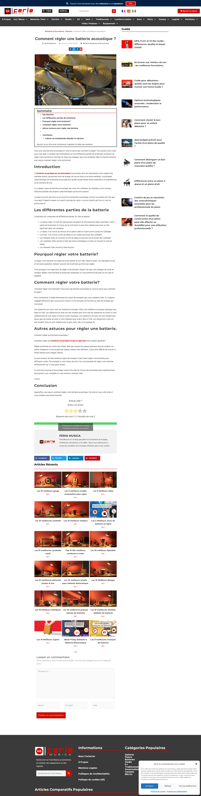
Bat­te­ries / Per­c (38, 19)
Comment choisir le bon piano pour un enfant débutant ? (147, 123)
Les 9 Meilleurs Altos (103, 491)
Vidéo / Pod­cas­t (89, 23)
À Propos (6, 19)
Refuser (167, 786)
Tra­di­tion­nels (102, 19)
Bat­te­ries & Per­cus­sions (54, 31)
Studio (68, 19)
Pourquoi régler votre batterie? (56, 121)
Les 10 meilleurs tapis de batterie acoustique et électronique (103, 705)
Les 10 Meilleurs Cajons (48, 639)
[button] (196, 764)
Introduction (48, 114)
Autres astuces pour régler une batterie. (60, 128)
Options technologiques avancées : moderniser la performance (147, 103)
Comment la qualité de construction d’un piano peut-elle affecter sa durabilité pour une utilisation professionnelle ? (150, 222)
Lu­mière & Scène (123, 19)
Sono (139, 19)
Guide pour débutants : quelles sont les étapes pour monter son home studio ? (149, 83)
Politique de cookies (158, 791)
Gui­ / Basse (19, 19)
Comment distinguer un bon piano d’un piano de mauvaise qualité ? (149, 162)
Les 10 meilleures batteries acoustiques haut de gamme (103, 672)
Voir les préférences (187, 786)
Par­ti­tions (190, 19)
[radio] (66, 411)
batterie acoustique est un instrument (53, 173)
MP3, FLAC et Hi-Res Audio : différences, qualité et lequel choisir (149, 44)
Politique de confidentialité (177, 791)
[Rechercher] (114, 11)
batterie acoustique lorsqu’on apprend (68, 341)
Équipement (109, 23)
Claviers (55, 19)
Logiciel (175, 19)
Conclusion (47, 135)
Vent (88, 19)
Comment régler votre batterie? (56, 125)
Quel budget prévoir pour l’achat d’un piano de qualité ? (149, 143)
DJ (78, 19)
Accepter (150, 786)
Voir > (48, 494)
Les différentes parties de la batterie (58, 118)
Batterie (69, 31)
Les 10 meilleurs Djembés (103, 550)
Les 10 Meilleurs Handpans (48, 610)
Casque (162, 19)
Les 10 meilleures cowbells (48, 521)
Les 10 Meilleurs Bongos (103, 580)
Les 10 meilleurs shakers (76, 521)
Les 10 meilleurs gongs (48, 491)
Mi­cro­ (150, 19)
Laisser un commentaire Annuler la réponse (64, 138)
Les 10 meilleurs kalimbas (75, 669)
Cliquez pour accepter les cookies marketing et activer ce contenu (75, 427)
